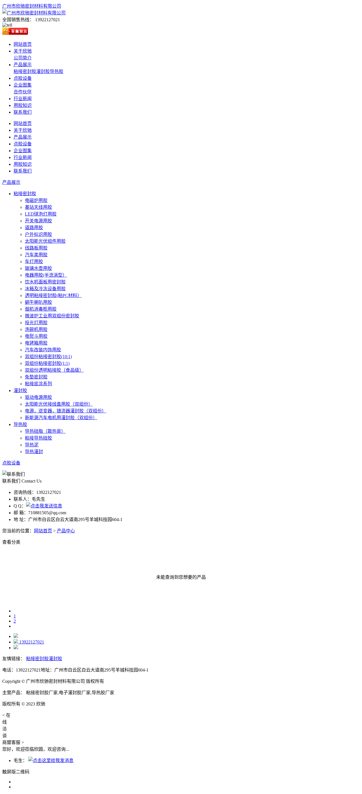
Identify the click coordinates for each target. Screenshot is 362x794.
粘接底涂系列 (38, 383)
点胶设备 (23, 78)
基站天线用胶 (38, 207)
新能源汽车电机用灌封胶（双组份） (61, 417)
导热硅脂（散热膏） (45, 431)
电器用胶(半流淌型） (46, 275)
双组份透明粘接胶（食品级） (54, 370)
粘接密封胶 (25, 71)
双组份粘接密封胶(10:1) (48, 356)
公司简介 (23, 57)
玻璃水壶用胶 (38, 268)
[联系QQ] (44, 505)
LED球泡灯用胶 (41, 214)
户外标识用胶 (38, 234)
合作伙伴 (23, 91)
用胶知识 (23, 105)
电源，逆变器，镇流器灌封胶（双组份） (65, 410)
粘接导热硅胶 (38, 438)
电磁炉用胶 (36, 200)
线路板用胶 (36, 248)
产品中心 (66, 530)
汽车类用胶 (36, 254)
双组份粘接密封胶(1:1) (47, 363)
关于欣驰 (23, 51)
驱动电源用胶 (38, 397)
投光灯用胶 (36, 322)
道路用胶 (34, 227)
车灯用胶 (34, 261)
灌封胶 (43, 71)
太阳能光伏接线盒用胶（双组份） (59, 404)
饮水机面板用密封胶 (45, 281)
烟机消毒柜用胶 (41, 309)
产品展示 (23, 64)
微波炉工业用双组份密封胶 (52, 315)
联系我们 (23, 112)
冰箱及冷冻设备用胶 (45, 288)
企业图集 (23, 85)
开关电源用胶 (38, 220)
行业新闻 (23, 98)
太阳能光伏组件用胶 (45, 241)
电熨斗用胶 (36, 336)
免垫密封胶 (36, 377)
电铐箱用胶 (36, 343)
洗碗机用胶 (36, 329)
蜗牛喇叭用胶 (38, 302)
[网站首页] (16, 636)
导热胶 (56, 71)
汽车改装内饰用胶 (43, 349)
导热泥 (31, 444)
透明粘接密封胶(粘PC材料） (53, 295)
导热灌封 (34, 451)
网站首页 (23, 44)
